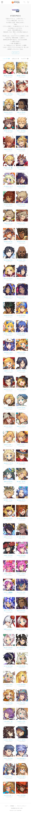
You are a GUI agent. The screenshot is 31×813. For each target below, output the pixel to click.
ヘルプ (6, 805)
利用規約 (12, 805)
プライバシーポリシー (21, 805)
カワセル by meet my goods (16, 2)
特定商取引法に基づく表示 (16, 808)
